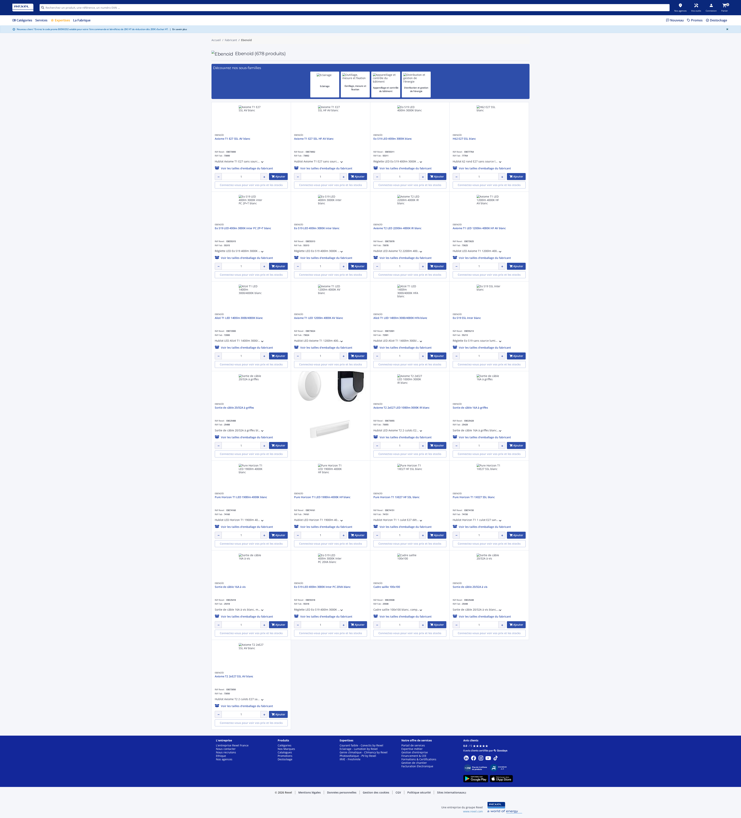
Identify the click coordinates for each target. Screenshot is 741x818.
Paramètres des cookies (333, 189)
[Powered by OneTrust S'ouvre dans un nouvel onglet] (418, 217)
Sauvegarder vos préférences (333, 205)
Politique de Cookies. (410, 142)
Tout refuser (380, 205)
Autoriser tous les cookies (412, 205)
